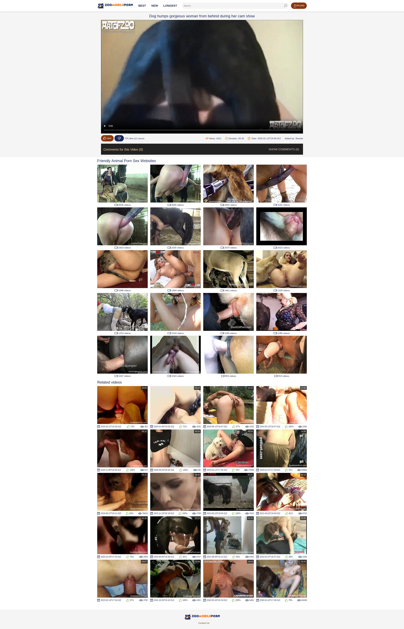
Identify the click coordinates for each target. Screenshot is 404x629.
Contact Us (203, 623)
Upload (300, 5)
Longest (170, 5)
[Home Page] (115, 5)
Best (142, 5)
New (154, 5)
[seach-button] (285, 6)
